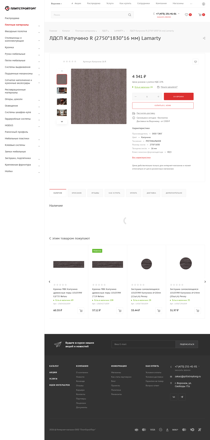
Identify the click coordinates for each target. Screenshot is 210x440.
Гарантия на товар (155, 381)
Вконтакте (173, 397)
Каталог (54, 366)
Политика (116, 390)
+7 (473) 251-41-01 (166, 13)
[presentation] (49, 281)
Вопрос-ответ (152, 385)
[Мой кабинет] (203, 4)
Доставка (151, 193)
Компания (82, 366)
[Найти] (130, 14)
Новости (80, 377)
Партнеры (81, 398)
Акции (53, 372)
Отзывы (95, 193)
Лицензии (81, 403)
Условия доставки (154, 377)
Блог (113, 381)
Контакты (80, 394)
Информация (119, 366)
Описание (77, 193)
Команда (80, 381)
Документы (81, 407)
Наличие (57, 193)
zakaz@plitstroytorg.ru (188, 376)
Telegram (182, 397)
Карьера (80, 390)
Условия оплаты (153, 372)
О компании (82, 372)
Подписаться (187, 344)
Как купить (114, 193)
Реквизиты (116, 394)
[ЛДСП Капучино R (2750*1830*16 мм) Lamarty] (98, 96)
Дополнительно (174, 193)
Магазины (116, 372)
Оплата (133, 193)
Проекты (115, 385)
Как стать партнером (121, 377)
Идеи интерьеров (59, 385)
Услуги (53, 379)
